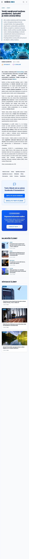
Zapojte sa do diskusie (14, 195)
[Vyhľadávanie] (23, 2)
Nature (14, 79)
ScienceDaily (20, 72)
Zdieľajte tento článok (14, 200)
